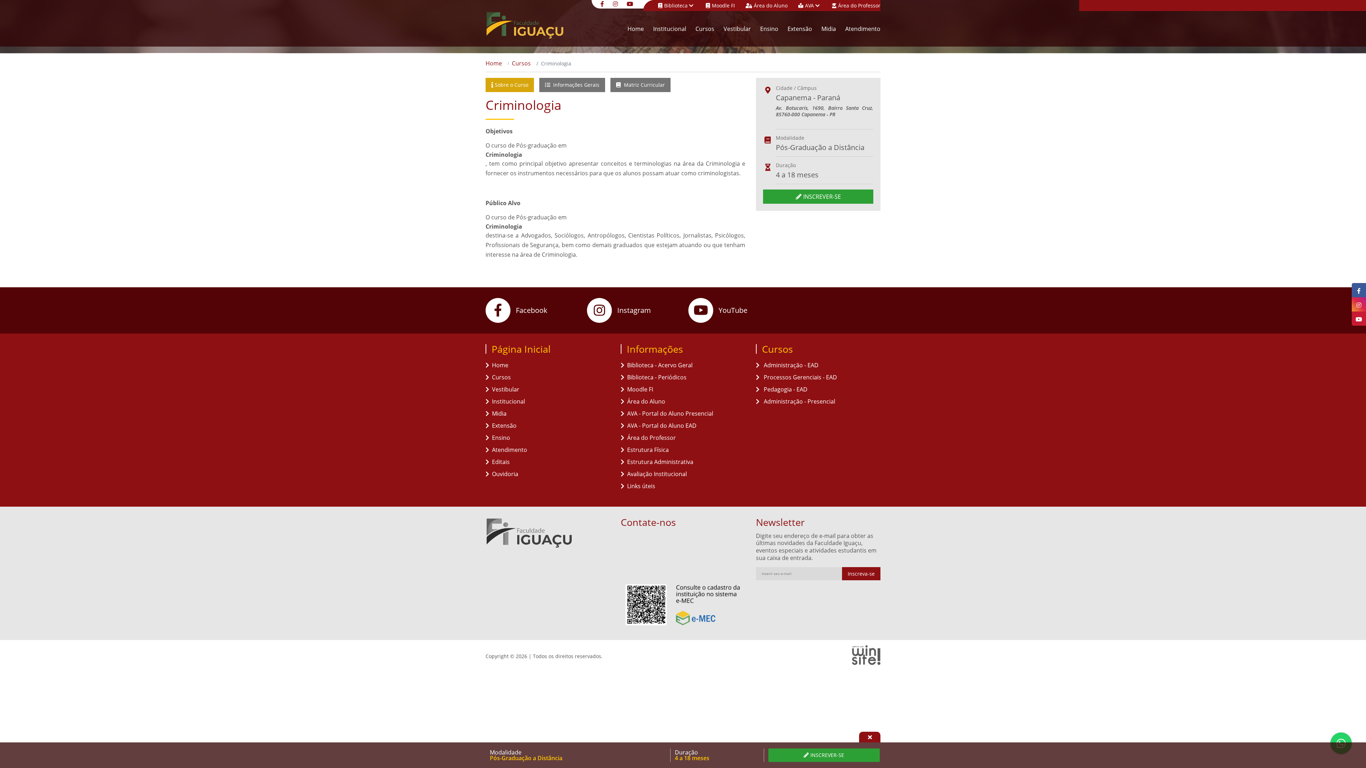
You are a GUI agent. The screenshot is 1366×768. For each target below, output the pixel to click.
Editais (501, 462)
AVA (810, 5)
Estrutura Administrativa (660, 462)
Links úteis (641, 486)
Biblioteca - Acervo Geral (660, 365)
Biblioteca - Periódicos (657, 377)
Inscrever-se (822, 197)
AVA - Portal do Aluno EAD (662, 426)
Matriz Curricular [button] (644, 84)
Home (636, 29)
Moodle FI (723, 5)
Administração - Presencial (798, 401)
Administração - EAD (790, 365)
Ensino (769, 29)
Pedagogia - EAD (785, 389)
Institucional (669, 29)
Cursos (704, 29)
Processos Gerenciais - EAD (799, 377)
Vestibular (737, 29)
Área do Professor (859, 5)
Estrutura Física (648, 450)
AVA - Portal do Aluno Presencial (670, 413)
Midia (828, 29)
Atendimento (862, 29)
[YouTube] (631, 3)
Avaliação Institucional (657, 474)
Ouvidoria (505, 474)
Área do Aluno (771, 5)
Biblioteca (676, 5)
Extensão (800, 29)
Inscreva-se (861, 573)
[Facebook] (603, 3)
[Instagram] (616, 3)
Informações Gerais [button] (575, 84)
